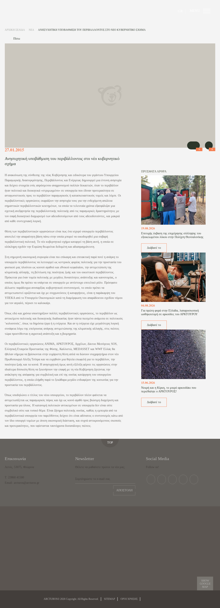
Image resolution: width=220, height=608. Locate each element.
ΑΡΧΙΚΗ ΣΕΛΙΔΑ (15, 29)
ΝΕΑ (31, 29)
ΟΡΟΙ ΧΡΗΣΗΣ (129, 598)
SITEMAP (109, 598)
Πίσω (16, 38)
